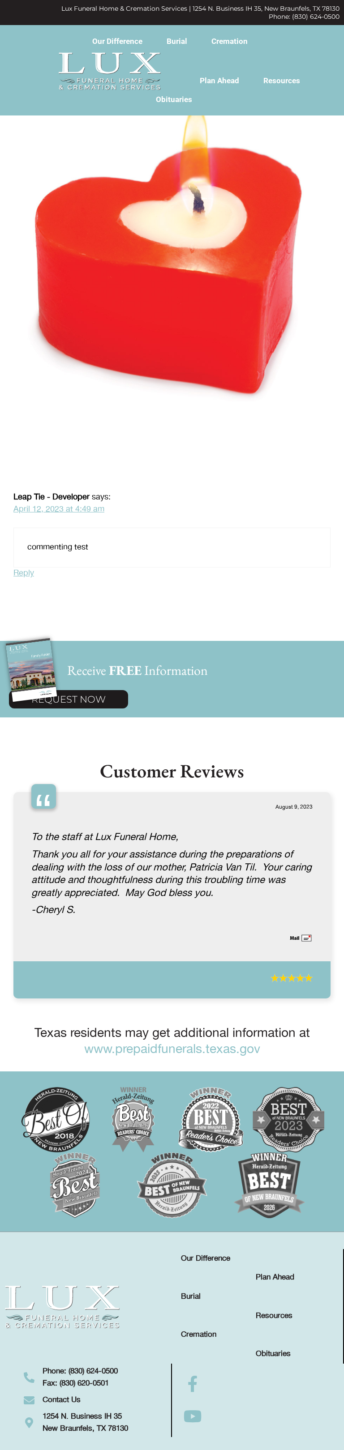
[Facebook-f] (192, 1384)
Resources (281, 80)
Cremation (229, 41)
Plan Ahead (219, 80)
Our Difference (117, 41)
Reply (23, 573)
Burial (177, 41)
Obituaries (174, 99)
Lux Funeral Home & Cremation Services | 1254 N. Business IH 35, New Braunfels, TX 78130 (200, 8)
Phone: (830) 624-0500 (304, 17)
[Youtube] (192, 1416)
